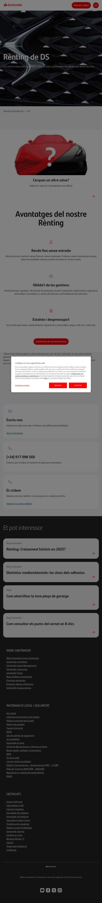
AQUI (45, 378)
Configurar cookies (22, 385)
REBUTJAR (57, 385)
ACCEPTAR (78, 385)
